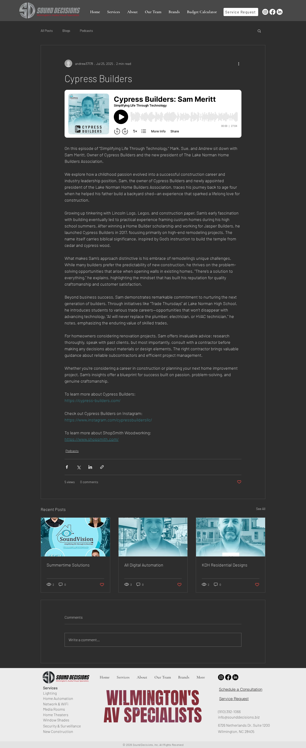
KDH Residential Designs (224, 564)
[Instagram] (265, 12)
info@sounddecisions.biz (239, 717)
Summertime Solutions (68, 564)
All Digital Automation (143, 564)
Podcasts (86, 30)
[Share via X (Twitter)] (78, 467)
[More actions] (238, 63)
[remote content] (153, 114)
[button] (114, 12)
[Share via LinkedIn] (90, 467)
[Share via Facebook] (67, 467)
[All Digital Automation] (153, 537)
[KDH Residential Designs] (230, 537)
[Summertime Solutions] (75, 537)
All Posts (47, 30)
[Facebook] (272, 12)
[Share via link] (102, 467)
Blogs (66, 30)
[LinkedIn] (280, 12)
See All (260, 509)
